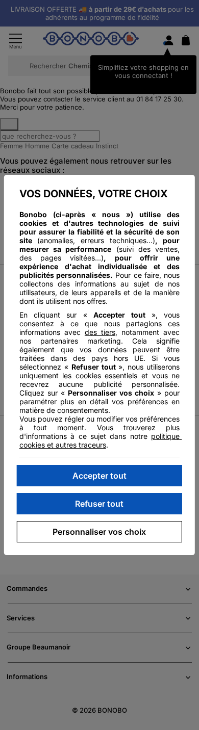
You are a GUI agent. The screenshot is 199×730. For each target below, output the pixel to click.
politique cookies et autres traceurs (100, 440)
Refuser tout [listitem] (99, 504)
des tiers (100, 332)
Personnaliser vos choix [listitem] (99, 532)
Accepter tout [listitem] (99, 476)
